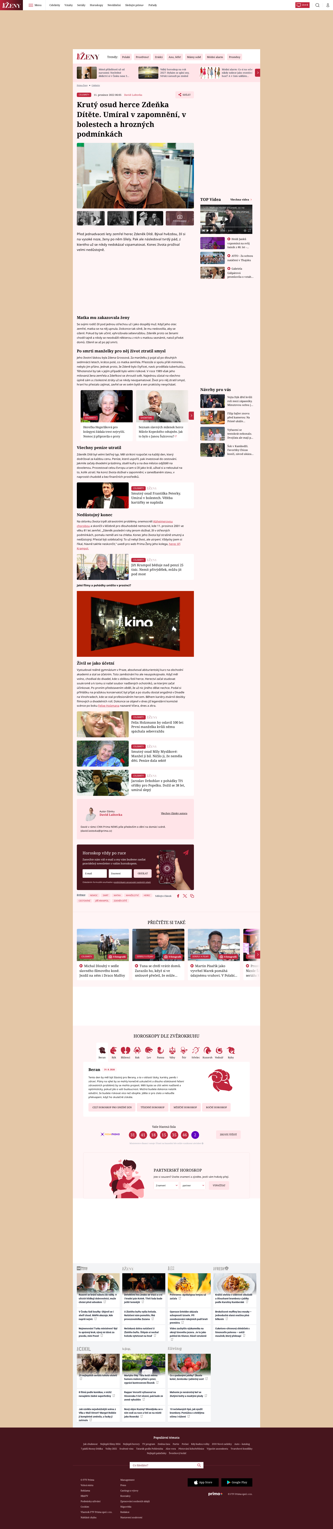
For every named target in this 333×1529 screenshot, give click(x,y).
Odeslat (143, 873)
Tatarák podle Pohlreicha (149, 1448)
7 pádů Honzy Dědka (92, 1448)
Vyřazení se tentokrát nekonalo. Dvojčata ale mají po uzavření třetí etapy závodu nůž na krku (240, 434)
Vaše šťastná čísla (164, 1127)
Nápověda (125, 1506)
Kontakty (125, 1495)
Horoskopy (96, 5)
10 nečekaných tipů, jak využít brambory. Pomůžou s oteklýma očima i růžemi (187, 1413)
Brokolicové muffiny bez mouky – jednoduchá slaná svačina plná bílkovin (233, 1315)
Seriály (81, 5)
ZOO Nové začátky (222, 1444)
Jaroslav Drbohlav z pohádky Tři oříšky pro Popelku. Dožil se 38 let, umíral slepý (158, 785)
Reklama (85, 1490)
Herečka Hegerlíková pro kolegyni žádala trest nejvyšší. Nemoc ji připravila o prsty (104, 431)
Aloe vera (171, 1448)
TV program (148, 1444)
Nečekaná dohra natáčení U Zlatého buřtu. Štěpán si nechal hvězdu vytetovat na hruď (141, 1332)
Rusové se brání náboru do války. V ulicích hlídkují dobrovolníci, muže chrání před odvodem (98, 1298)
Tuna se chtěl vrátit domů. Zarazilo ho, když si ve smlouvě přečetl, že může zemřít (158, 973)
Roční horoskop (216, 1107)
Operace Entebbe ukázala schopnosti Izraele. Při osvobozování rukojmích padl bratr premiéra (189, 1317)
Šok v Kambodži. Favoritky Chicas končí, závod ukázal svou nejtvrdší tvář (239, 450)
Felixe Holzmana (108, 706)
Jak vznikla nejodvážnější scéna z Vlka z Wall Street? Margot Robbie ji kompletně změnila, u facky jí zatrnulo (97, 1415)
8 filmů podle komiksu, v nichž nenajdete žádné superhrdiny (95, 1394)
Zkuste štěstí (228, 1134)
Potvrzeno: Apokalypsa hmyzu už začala (188, 1296)
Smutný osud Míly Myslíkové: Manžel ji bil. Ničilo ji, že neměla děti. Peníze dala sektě (156, 756)
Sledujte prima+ (134, 5)
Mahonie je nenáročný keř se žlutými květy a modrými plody (187, 1394)
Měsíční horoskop (185, 1107)
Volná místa (87, 1485)
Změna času (164, 1444)
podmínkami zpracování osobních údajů (132, 882)
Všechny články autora (174, 813)
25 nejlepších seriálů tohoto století (98, 1375)
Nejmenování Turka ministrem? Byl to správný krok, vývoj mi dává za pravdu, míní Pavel (98, 1332)
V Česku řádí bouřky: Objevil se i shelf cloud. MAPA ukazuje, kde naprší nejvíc (96, 1315)
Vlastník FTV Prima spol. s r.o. (96, 1512)
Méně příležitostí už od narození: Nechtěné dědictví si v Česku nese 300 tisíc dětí (114, 74)
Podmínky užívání (90, 1501)
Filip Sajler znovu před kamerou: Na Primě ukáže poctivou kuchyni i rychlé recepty (239, 417)
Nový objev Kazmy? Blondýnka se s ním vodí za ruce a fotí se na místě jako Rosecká (143, 1413)
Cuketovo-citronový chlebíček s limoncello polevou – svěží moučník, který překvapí (232, 1332)
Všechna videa (240, 199)
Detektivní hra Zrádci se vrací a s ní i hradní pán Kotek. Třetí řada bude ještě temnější (143, 1298)
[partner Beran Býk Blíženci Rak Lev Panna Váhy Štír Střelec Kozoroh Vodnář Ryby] (193, 1185)
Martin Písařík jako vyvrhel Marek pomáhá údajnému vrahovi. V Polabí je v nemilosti (212, 973)
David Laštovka (133, 94)
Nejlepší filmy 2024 (110, 1444)
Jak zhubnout (90, 1444)
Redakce (124, 1512)
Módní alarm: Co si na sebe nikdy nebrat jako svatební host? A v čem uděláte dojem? (237, 74)
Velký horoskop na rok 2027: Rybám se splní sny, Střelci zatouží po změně (174, 73)
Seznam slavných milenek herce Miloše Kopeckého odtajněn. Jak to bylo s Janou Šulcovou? (161, 431)
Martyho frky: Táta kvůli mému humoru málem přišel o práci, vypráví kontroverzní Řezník (140, 1379)
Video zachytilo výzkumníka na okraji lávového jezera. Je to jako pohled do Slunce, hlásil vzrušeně (188, 1332)
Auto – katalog (242, 1444)
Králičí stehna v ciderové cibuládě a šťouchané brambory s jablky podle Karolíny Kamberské (233, 1298)
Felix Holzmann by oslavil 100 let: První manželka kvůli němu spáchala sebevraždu (157, 727)
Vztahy (69, 5)
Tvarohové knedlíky (241, 1448)
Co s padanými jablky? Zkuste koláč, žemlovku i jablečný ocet (187, 1377)
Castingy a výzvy (129, 1490)
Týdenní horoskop (152, 1107)
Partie (176, 1444)
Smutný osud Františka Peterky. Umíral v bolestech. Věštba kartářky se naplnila (156, 497)
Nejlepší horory (131, 1444)
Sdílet (186, 95)
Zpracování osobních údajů (135, 1501)
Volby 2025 (111, 1448)
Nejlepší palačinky (156, 1453)
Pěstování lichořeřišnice (191, 1448)
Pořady (152, 5)
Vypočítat (219, 1185)
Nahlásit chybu (88, 1517)
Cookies (85, 1506)
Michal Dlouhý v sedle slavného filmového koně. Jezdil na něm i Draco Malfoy (102, 970)
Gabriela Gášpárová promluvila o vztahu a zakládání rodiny (240, 274)
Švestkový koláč (177, 1453)
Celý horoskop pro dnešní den (112, 1107)
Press (123, 1485)
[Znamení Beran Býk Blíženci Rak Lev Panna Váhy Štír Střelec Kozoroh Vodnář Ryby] (120, 873)
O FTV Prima (87, 1479)
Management (127, 1479)
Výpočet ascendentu (217, 1448)
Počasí (185, 1444)
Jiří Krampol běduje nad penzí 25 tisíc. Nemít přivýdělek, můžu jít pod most (157, 569)
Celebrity (54, 5)
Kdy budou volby (200, 1444)
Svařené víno (126, 1448)
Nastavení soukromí (131, 1517)
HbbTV (84, 1495)
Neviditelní (114, 5)
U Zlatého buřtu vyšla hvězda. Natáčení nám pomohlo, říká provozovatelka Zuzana (140, 1315)
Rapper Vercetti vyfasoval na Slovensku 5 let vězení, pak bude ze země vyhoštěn (143, 1396)
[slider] (226, 227)
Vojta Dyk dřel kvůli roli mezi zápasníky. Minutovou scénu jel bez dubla (240, 401)
